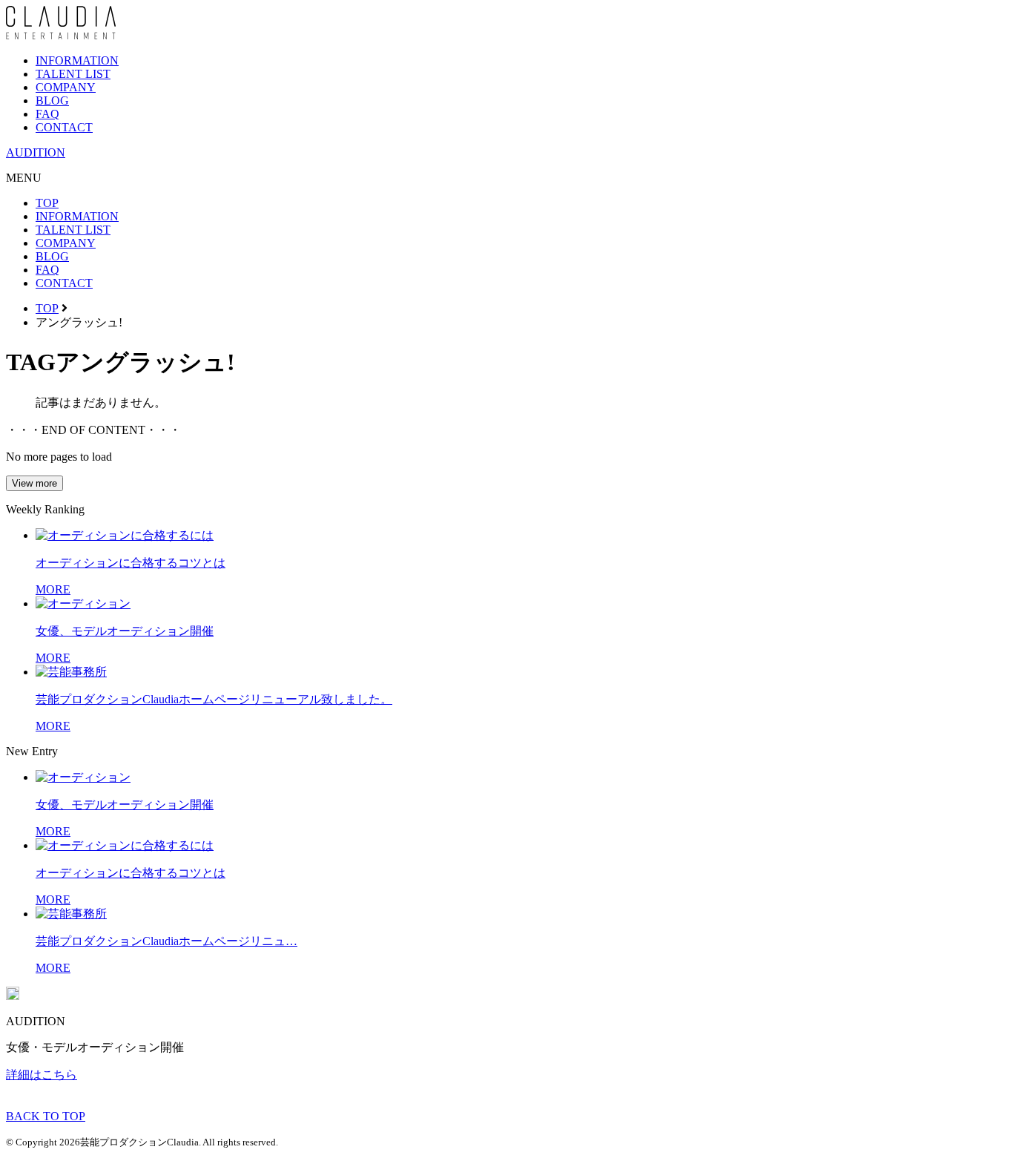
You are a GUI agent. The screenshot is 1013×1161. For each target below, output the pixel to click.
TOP (47, 203)
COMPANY (66, 87)
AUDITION (35, 152)
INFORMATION (77, 60)
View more (34, 483)
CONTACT (64, 127)
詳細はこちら (41, 1074)
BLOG (52, 100)
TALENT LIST (73, 74)
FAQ (47, 114)
